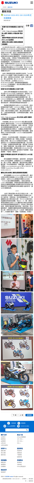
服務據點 (23, 423)
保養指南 (19, 452)
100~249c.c (20, 439)
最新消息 (3, 454)
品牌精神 (3, 441)
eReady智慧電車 (11, 426)
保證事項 (19, 450)
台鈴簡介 (3, 437)
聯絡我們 (3, 472)
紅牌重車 (3, 466)
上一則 (21, 415)
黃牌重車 (3, 464)
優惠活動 (3, 450)
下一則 (14, 415)
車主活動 (3, 452)
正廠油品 (19, 464)
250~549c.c (20, 441)
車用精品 (19, 462)
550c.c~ (19, 443)
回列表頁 (29, 415)
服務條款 (31, 481)
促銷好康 (19, 457)
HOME (4, 7)
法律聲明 (24, 478)
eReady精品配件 (21, 466)
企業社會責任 (4, 445)
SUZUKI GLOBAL (25, 426)
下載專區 (19, 454)
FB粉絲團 (13, 423)
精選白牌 (3, 462)
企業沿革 (3, 443)
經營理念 (3, 439)
